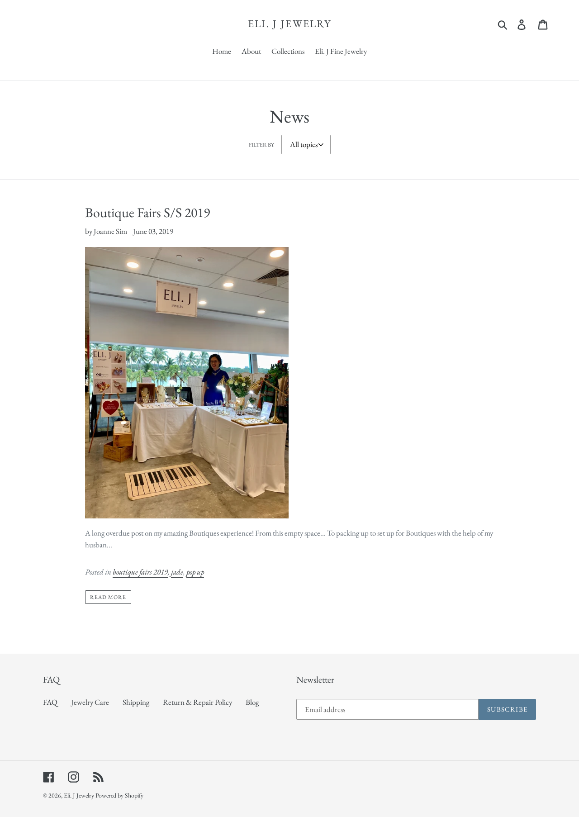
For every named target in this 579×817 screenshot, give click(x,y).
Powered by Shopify (119, 795)
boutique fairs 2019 (140, 572)
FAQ (50, 702)
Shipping (136, 702)
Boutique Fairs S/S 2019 (147, 212)
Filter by (261, 144)
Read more (108, 597)
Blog (252, 702)
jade (177, 572)
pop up (195, 572)
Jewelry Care (90, 702)
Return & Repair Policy (197, 702)
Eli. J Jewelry (289, 24)
